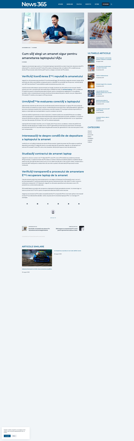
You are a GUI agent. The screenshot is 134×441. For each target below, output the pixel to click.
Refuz (14, 436)
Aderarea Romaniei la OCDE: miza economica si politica (37, 269)
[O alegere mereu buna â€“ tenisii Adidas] (91, 110)
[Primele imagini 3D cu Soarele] (91, 85)
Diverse (93, 38)
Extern (97, 4)
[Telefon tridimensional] (91, 76)
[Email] (79, 204)
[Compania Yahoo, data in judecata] (91, 118)
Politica (79, 4)
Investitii (88, 4)
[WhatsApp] (68, 204)
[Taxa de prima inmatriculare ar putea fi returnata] (91, 68)
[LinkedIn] (58, 204)
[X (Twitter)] (37, 204)
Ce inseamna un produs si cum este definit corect (67, 250)
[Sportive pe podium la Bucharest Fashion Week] (91, 102)
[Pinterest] (48, 204)
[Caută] (111, 4)
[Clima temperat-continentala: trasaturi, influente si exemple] (91, 59)
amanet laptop (67, 89)
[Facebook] (27, 204)
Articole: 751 (53, 217)
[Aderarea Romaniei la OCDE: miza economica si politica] (37, 257)
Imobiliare (70, 4)
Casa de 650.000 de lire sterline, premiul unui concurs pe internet (104, 93)
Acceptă (7, 436)
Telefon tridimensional (102, 75)
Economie (106, 4)
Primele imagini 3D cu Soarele (104, 84)
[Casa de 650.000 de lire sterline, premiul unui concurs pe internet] (91, 93)
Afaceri (60, 4)
